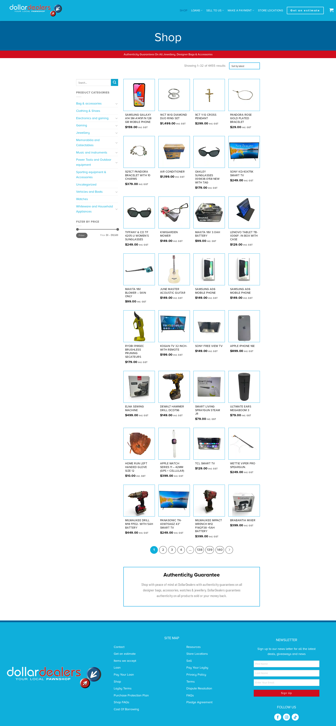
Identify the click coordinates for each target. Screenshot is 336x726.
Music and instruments (91, 152)
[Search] (114, 82)
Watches (82, 199)
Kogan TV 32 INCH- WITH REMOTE (173, 347)
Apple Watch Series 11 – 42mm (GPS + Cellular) (172, 467)
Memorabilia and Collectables (88, 142)
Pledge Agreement (199, 702)
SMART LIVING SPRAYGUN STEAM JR (207, 410)
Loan (117, 667)
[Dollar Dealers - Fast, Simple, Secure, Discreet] (36, 10)
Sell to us (213, 10)
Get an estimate (125, 654)
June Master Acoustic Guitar (173, 291)
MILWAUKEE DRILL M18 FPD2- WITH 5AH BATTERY (139, 524)
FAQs (190, 695)
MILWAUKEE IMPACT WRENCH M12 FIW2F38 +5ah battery (208, 526)
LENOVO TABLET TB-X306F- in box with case (244, 236)
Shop (183, 10)
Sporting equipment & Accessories (91, 174)
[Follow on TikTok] (295, 717)
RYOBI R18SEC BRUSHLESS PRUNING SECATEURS (134, 351)
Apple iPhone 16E (242, 346)
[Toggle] (116, 103)
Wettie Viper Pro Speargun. (242, 465)
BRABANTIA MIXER (242, 520)
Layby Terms (122, 688)
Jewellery (83, 133)
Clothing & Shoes (88, 111)
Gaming (81, 125)
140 (220, 550)
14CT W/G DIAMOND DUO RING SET (173, 116)
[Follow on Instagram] (286, 717)
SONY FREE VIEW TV (209, 346)
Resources (193, 647)
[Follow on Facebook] (277, 717)
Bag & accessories (89, 103)
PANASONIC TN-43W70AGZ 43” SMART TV (171, 524)
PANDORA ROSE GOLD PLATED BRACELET (241, 118)
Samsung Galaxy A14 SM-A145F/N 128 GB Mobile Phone (138, 118)
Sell (189, 661)
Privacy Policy (196, 674)
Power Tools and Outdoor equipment (93, 162)
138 (199, 550)
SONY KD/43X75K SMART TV (242, 173)
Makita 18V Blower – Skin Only (135, 292)
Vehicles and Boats (89, 192)
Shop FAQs (121, 702)
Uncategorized (86, 184)
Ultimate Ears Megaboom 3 (240, 408)
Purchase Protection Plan (131, 695)
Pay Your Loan (124, 674)
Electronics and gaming (92, 118)
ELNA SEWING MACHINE (134, 408)
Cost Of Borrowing (126, 709)
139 (209, 550)
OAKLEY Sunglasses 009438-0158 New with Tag (207, 177)
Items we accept (125, 661)
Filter (82, 235)
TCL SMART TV (205, 463)
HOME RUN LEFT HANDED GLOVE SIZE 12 (136, 467)
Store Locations (270, 10)
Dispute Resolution (199, 688)
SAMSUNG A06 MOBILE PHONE (205, 291)
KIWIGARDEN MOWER (169, 234)
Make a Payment (240, 10)
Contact (119, 647)
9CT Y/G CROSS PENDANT (205, 116)
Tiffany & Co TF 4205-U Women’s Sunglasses (137, 236)
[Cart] (330, 10)
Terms (190, 681)
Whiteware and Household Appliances (94, 208)
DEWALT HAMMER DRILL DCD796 (172, 408)
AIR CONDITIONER (172, 171)
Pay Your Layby (197, 667)
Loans (195, 10)
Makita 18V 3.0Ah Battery (207, 234)
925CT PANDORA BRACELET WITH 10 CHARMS (137, 175)
